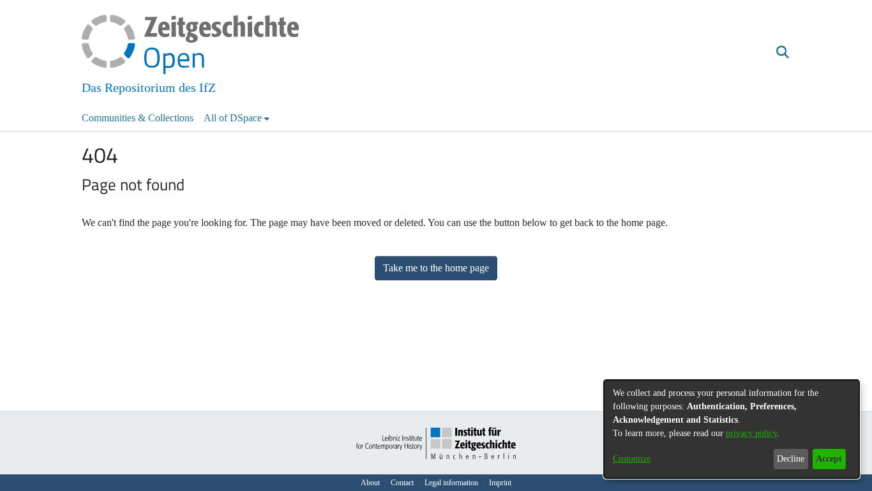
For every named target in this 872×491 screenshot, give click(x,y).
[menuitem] (236, 118)
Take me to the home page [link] (436, 267)
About (370, 482)
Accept (829, 459)
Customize (631, 459)
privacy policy (751, 433)
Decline (790, 459)
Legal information (451, 482)
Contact (402, 482)
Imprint (500, 482)
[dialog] (731, 429)
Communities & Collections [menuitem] (137, 117)
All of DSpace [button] (233, 117)
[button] (782, 53)
